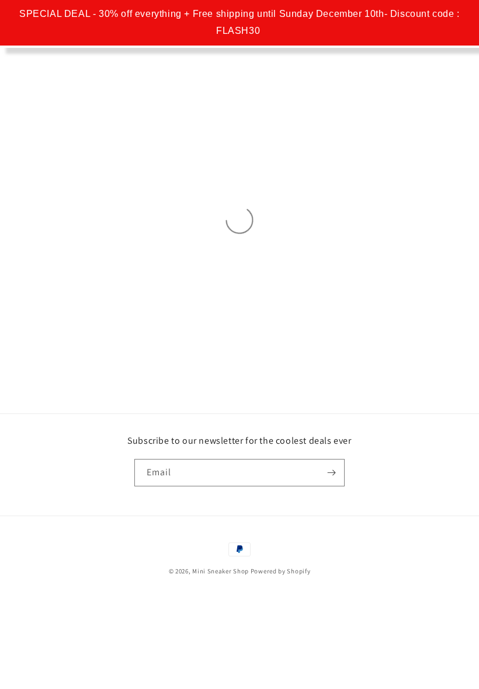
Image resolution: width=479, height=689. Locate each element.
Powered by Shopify (281, 571)
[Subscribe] (331, 472)
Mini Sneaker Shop (220, 571)
